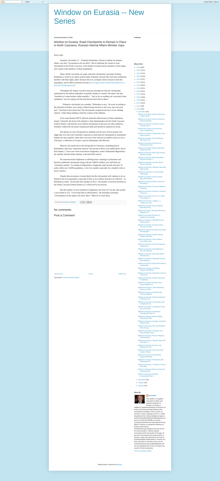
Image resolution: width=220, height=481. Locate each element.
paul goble (152, 395)
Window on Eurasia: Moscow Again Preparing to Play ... (150, 317)
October (141, 383)
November (142, 380)
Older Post (122, 274)
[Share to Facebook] (88, 202)
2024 (138, 73)
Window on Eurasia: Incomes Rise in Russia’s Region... (150, 163)
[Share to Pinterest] (91, 202)
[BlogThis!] (83, 202)
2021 (138, 82)
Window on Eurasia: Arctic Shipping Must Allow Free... (150, 206)
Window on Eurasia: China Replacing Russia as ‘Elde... (151, 288)
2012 (138, 109)
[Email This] (81, 202)
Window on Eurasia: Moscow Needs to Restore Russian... (151, 120)
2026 (138, 67)
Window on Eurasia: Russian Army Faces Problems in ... (150, 283)
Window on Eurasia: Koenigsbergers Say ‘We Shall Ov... (150, 250)
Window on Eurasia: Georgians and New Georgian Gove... (150, 331)
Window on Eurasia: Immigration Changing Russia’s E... (149, 312)
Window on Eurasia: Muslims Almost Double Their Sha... (150, 235)
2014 (138, 103)
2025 (138, 70)
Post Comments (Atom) (71, 277)
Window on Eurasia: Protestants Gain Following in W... (151, 360)
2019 (138, 88)
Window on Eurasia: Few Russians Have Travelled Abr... (150, 129)
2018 (138, 91)
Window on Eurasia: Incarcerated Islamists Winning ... (149, 356)
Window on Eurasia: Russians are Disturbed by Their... (149, 144)
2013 (138, 106)
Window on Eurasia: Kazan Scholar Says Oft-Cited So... (150, 177)
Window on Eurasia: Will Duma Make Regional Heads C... (151, 158)
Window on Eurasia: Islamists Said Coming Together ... (150, 293)
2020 (138, 85)
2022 (138, 79)
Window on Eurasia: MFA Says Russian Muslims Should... (151, 153)
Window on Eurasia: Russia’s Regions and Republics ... (151, 336)
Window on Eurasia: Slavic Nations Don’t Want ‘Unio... (150, 240)
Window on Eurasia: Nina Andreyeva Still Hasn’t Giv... (150, 139)
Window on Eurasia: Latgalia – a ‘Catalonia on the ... (149, 202)
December (142, 112)
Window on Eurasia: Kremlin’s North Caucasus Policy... (150, 226)
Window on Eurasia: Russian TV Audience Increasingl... (149, 216)
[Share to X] (86, 202)
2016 (138, 97)
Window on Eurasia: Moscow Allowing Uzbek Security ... (151, 149)
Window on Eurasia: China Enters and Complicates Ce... (151, 303)
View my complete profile (143, 451)
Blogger (119, 464)
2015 (138, 100)
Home (91, 274)
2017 (138, 94)
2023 (138, 76)
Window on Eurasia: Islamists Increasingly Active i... (148, 375)
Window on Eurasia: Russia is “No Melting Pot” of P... (150, 346)
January (141, 386)
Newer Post (59, 274)
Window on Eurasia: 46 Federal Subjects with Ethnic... (149, 269)
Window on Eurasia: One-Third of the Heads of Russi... (150, 351)
